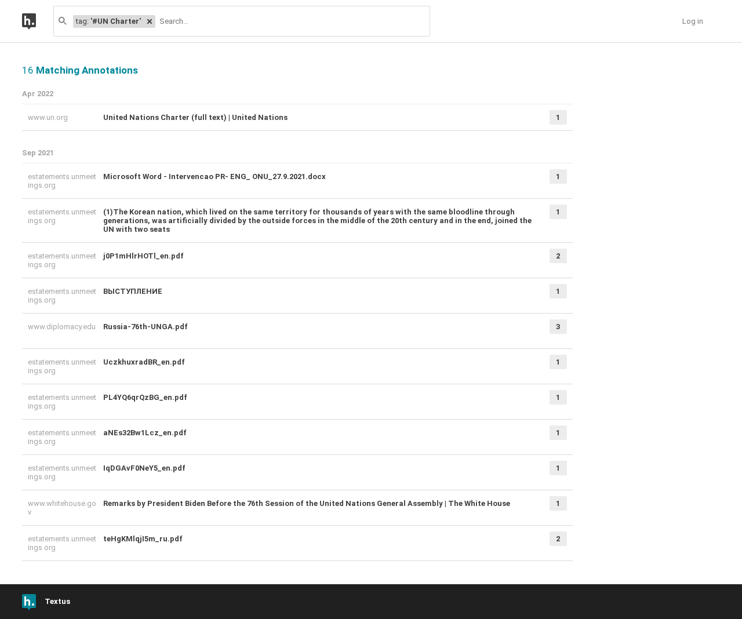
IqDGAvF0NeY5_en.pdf (144, 468)
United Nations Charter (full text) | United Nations (195, 117)
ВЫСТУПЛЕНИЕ (132, 291)
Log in (692, 21)
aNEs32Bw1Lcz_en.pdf (145, 432)
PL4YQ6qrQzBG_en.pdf (145, 397)
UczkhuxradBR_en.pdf (144, 362)
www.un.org (49, 117)
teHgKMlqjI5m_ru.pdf (143, 538)
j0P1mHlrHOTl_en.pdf (143, 256)
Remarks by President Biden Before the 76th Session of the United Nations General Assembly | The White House (306, 503)
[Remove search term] (149, 21)
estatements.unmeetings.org (62, 181)
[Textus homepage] (37, 21)
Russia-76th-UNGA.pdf (145, 326)
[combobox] (292, 21)
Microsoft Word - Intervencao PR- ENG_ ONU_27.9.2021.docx (214, 176)
